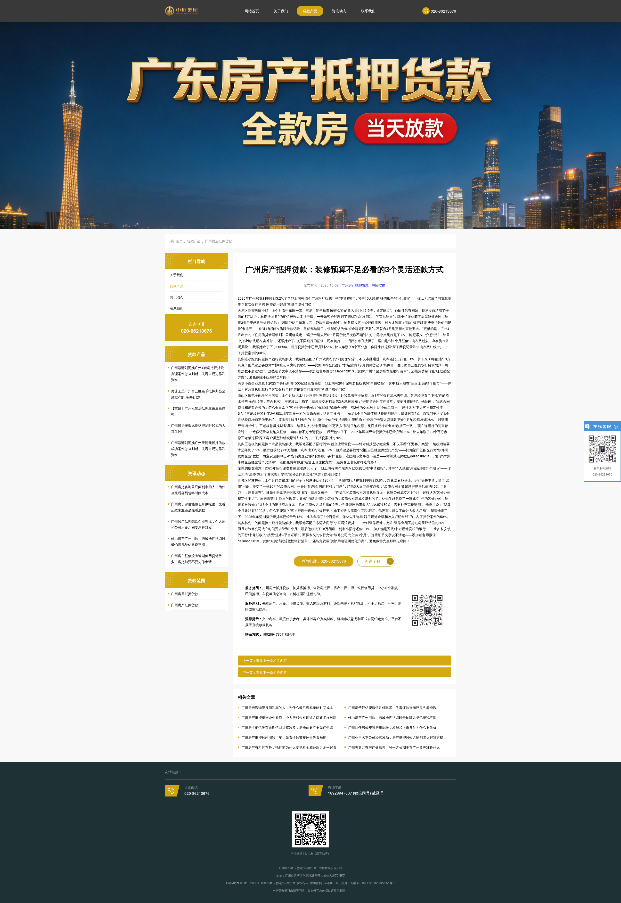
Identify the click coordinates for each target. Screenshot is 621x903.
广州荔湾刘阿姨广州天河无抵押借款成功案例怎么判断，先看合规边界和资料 (198, 448)
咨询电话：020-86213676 (323, 561)
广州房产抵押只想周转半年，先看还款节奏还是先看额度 (283, 737)
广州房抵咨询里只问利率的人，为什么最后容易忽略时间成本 (198, 489)
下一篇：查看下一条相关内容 (265, 672)
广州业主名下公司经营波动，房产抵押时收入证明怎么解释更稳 (395, 737)
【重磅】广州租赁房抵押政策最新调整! (198, 411)
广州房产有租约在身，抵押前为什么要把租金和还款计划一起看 (288, 747)
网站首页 (252, 10)
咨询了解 (372, 561)
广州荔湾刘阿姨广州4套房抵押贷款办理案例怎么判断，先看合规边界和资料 (198, 373)
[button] (270, 225)
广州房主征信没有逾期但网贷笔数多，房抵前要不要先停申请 (196, 558)
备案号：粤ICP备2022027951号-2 (372, 883)
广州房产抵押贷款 (184, 604)
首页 (179, 240)
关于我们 (281, 10)
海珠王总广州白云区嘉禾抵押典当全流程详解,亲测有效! (198, 393)
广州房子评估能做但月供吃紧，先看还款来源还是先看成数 (198, 506)
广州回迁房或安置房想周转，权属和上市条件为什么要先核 (392, 727)
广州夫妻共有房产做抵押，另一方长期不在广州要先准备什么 (394, 747)
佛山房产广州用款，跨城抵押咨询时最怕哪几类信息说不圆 (198, 541)
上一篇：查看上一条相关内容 (265, 660)
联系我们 (368, 10)
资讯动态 (339, 10)
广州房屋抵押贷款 (184, 593)
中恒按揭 (378, 285)
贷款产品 (310, 10)
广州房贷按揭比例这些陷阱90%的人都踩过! (198, 428)
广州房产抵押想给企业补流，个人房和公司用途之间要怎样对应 (198, 524)
